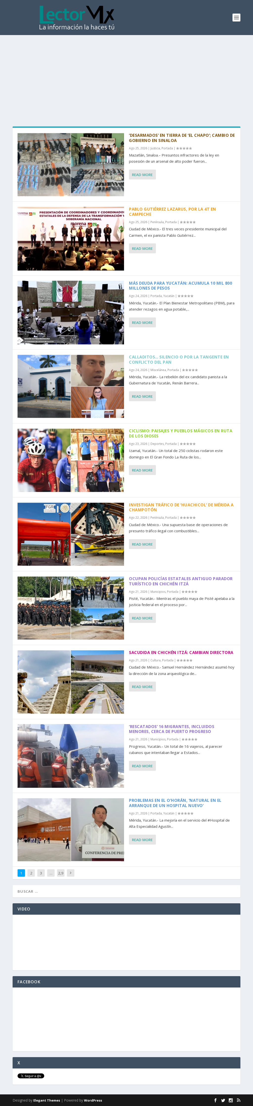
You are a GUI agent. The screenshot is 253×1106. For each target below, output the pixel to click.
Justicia (155, 148)
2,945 (60, 876)
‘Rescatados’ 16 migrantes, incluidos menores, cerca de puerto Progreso (171, 729)
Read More (142, 174)
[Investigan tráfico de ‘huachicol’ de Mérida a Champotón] (71, 534)
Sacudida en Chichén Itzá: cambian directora (181, 652)
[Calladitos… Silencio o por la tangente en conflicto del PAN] (71, 386)
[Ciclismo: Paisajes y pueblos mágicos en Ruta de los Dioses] (71, 460)
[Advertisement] (126, 72)
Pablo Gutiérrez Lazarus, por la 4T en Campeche (172, 211)
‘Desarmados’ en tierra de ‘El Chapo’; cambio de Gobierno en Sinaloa (182, 138)
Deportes (157, 444)
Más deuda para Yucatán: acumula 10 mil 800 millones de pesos (180, 285)
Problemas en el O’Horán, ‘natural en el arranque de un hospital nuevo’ (175, 803)
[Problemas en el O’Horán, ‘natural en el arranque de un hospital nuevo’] (71, 830)
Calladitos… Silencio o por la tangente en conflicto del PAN (179, 359)
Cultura (155, 660)
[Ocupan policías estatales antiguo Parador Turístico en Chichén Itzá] (71, 608)
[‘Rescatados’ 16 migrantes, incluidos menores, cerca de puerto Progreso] (71, 756)
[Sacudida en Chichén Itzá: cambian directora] (71, 682)
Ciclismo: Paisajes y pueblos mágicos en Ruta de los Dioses (180, 433)
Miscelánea (158, 370)
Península (157, 222)
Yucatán (168, 296)
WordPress (93, 1100)
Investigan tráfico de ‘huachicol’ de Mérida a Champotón (181, 507)
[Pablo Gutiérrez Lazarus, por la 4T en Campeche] (71, 238)
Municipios (158, 592)
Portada (167, 148)
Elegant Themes (46, 1100)
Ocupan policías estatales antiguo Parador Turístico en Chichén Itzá (181, 581)
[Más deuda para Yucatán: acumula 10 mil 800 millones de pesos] (71, 312)
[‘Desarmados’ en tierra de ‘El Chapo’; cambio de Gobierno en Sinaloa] (71, 165)
